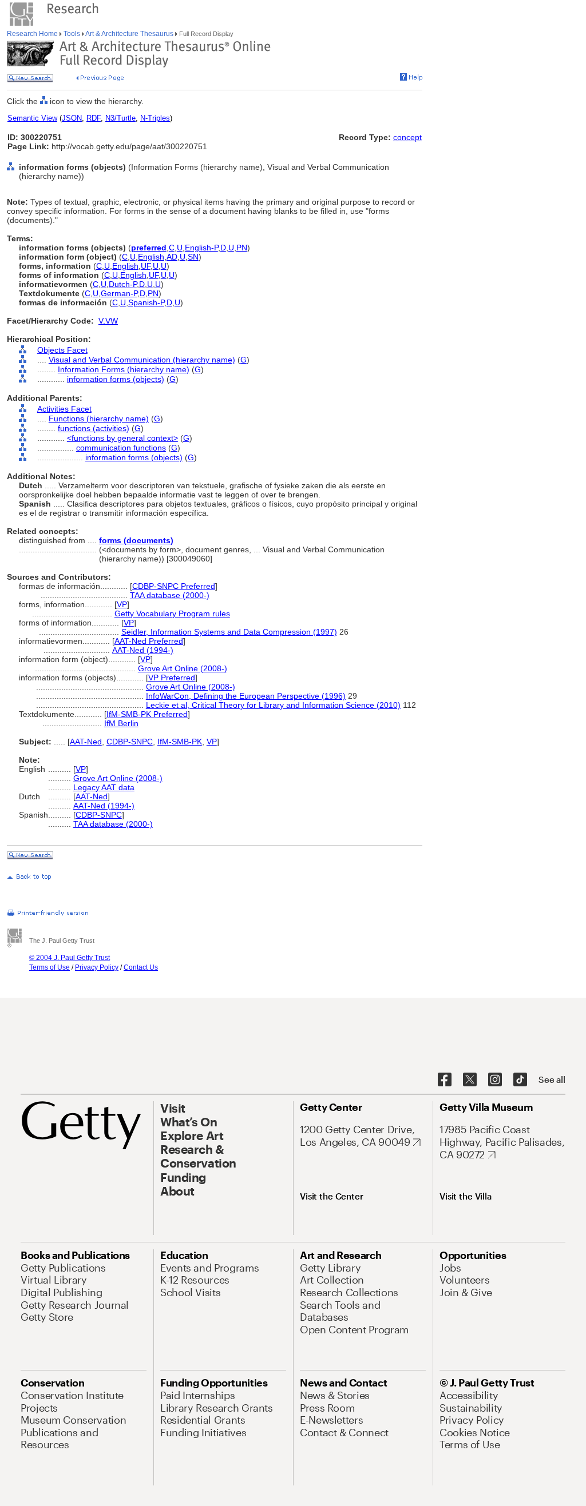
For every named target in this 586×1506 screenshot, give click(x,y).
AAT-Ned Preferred (148, 641)
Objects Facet (62, 349)
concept (407, 137)
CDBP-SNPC (129, 741)
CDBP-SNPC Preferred (173, 586)
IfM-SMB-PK (179, 741)
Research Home (33, 34)
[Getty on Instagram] (495, 1080)
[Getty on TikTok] (520, 1080)
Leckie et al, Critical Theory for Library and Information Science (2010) (273, 705)
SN (193, 256)
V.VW (108, 320)
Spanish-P (146, 302)
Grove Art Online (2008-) (182, 668)
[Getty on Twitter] (470, 1080)
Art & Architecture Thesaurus (129, 34)
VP (122, 604)
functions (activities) (93, 428)
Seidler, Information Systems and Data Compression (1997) (229, 631)
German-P (119, 293)
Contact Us (141, 967)
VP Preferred (171, 677)
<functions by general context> (122, 438)
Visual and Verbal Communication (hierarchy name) (142, 359)
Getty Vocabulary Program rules (172, 613)
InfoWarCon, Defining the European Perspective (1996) (246, 695)
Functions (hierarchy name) (99, 418)
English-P (201, 247)
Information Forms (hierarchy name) (123, 369)
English (151, 256)
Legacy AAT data (103, 787)
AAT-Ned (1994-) (142, 650)
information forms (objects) (115, 379)
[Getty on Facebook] (445, 1080)
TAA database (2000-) (169, 595)
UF (146, 265)
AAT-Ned (86, 741)
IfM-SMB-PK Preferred (147, 714)
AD (172, 256)
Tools (72, 34)
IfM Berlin (121, 723)
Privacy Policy (96, 967)
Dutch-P (123, 284)
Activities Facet (64, 408)
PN (241, 247)
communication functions (121, 447)
